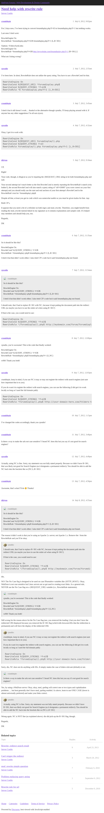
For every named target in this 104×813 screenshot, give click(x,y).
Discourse (16, 809)
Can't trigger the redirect (12, 756)
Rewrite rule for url (10, 787)
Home (3, 804)
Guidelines (24, 804)
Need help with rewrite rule (21, 9)
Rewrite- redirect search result (15, 745)
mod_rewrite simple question (14, 766)
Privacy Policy (53, 804)
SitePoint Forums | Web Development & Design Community (25, 3)
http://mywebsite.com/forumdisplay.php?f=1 (50, 51)
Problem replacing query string (15, 776)
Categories (13, 804)
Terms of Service (38, 804)
